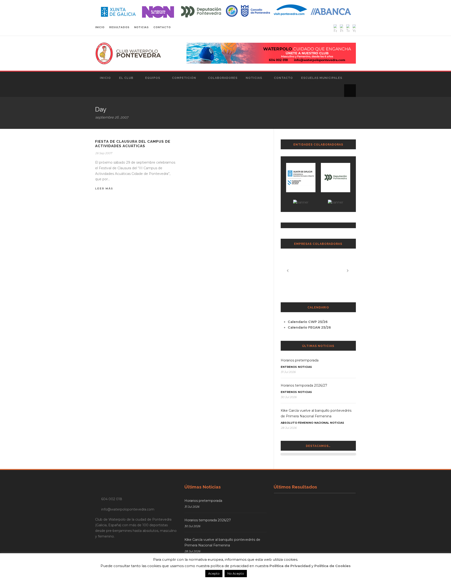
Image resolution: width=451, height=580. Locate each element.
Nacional (321, 422)
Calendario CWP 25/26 (308, 322)
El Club (126, 78)
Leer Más (104, 188)
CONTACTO (162, 27)
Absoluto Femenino (297, 422)
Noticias (254, 78)
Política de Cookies (332, 566)
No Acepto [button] (235, 573)
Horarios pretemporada (300, 360)
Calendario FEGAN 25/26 (309, 327)
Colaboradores (222, 78)
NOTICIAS (141, 27)
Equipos (152, 78)
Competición (184, 78)
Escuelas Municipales (321, 78)
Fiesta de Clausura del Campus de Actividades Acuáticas (132, 143)
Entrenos (289, 367)
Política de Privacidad (290, 566)
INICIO (100, 27)
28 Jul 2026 (288, 428)
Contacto (283, 78)
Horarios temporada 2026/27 (304, 385)
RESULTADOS (119, 27)
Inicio (105, 78)
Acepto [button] (214, 573)
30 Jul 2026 (288, 397)
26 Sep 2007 (103, 153)
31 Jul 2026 (288, 372)
